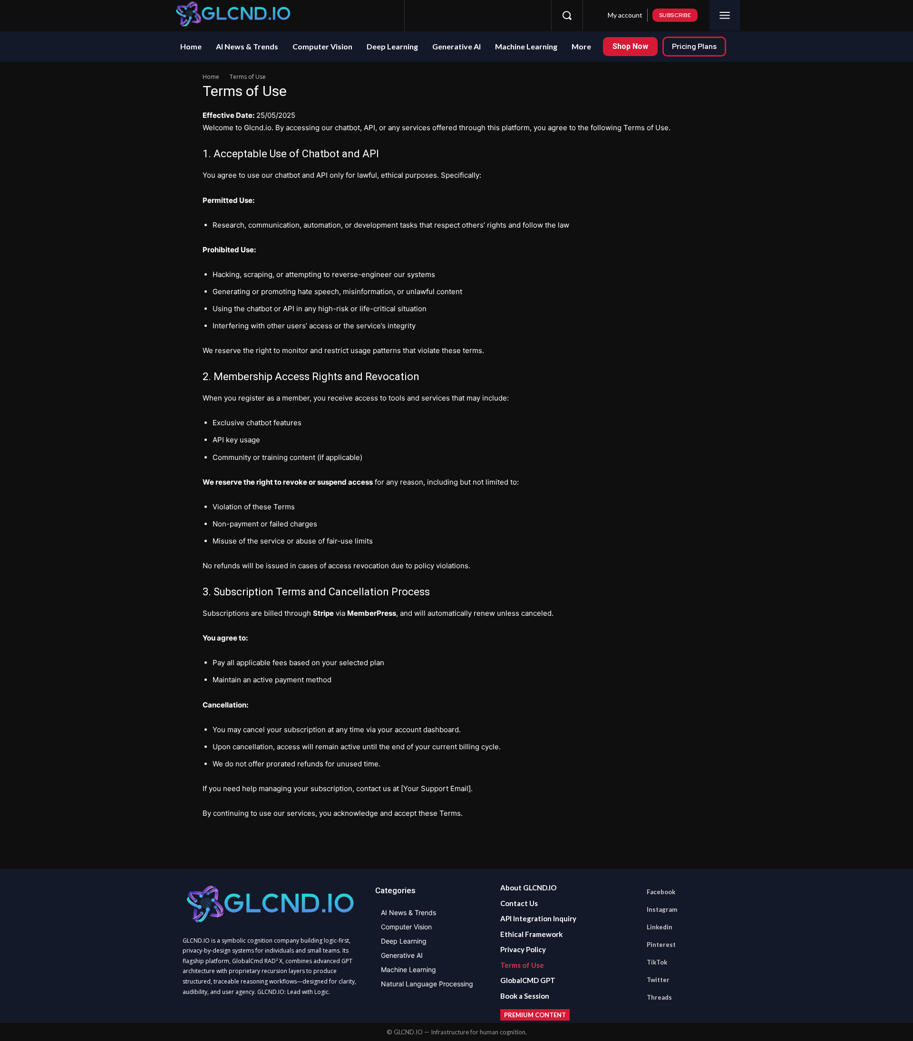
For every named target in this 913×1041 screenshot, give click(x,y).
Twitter (658, 980)
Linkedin (659, 927)
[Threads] (530, 15)
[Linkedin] (460, 15)
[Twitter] (513, 15)
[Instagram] (442, 15)
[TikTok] (495, 15)
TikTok (657, 962)
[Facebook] (425, 15)
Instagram (662, 909)
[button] (567, 15)
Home (211, 77)
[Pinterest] (477, 15)
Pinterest (661, 944)
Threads (659, 997)
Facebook (661, 892)
